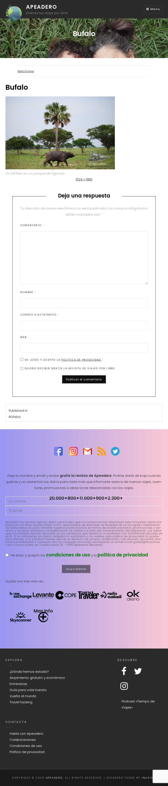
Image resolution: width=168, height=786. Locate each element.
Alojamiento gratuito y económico (37, 677)
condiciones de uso (68, 555)
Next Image (26, 71)
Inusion (149, 777)
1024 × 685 (84, 179)
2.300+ (115, 498)
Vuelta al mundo (23, 696)
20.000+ (58, 498)
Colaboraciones (23, 739)
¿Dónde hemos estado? (29, 671)
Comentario (32, 225)
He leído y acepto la (64, 359)
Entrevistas (18, 683)
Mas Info (43, 611)
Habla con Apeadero (26, 733)
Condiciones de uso (26, 745)
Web (23, 337)
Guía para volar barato (28, 690)
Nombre (28, 292)
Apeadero (41, 6)
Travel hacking (21, 702)
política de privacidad (123, 555)
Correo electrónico (40, 314)
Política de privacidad (81, 360)
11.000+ (87, 498)
